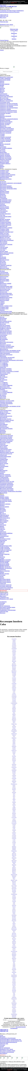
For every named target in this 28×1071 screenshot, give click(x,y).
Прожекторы (3, 425)
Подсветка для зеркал (5, 368)
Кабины (2, 166)
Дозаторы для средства (6, 287)
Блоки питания (4, 411)
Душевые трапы (4, 307)
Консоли (2, 91)
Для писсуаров (4, 247)
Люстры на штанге (5, 325)
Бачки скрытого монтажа (6, 252)
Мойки (2, 282)
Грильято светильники (6, 487)
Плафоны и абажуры (5, 328)
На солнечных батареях (6, 428)
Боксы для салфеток (5, 99)
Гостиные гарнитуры (5, 586)
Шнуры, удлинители (5, 476)
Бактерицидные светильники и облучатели (11, 360)
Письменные (3, 540)
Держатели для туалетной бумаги (9, 107)
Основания (3, 511)
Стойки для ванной (5, 138)
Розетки (2, 467)
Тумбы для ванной (5, 548)
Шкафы (2, 85)
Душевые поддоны (5, 173)
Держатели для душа (5, 238)
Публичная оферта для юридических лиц (11, 1040)
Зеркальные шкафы (5, 79)
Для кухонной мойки (5, 216)
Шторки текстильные (5, 158)
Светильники (3, 93)
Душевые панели (4, 230)
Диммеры (2, 471)
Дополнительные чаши (6, 286)
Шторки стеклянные (5, 156)
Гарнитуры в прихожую (6, 587)
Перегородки (3, 266)
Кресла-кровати (4, 516)
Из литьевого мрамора (6, 148)
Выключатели (3, 470)
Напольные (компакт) (6, 185)
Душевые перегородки (6, 176)
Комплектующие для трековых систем (10, 350)
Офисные (2, 375)
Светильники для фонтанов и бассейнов (10, 491)
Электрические (4, 272)
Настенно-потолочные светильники (9, 351)
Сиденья (2, 134)
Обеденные (3, 524)
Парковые (2, 430)
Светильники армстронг (6, 435)
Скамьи (2, 558)
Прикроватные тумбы (6, 545)
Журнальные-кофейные (6, 533)
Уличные (2, 423)
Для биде (2, 218)
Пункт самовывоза (5, 606)
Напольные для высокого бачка (8, 188)
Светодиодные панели (6, 358)
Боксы (1, 167)
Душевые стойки (4, 229)
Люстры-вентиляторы (6, 331)
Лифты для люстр (4, 329)
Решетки (2, 310)
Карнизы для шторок (5, 159)
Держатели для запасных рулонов (9, 105)
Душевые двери (4, 172)
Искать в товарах (4, 68)
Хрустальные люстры (6, 321)
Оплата (14, 10)
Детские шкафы (4, 562)
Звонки (2, 473)
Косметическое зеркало (6, 121)
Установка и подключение (7, 1052)
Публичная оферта (5, 608)
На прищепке (3, 379)
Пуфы (1, 555)
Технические (3, 462)
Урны (1, 142)
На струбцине (3, 377)
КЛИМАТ (11, 314)
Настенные (3, 343)
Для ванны (3, 212)
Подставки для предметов (7, 128)
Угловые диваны (4, 498)
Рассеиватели (3, 417)
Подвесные (3, 181)
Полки (2, 92)
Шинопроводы (4, 349)
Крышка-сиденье (4, 191)
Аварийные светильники (6, 484)
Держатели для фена (5, 109)
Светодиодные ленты (5, 410)
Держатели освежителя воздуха (8, 110)
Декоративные (4, 374)
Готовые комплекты (5, 213)
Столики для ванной (5, 139)
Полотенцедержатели (5, 131)
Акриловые (3, 146)
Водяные (2, 271)
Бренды (6, 40)
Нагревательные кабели (6, 294)
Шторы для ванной (5, 144)
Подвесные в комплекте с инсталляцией (10, 183)
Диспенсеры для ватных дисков (8, 112)
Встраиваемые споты (5, 388)
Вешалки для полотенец (6, 100)
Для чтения (3, 396)
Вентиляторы (3, 492)
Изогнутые (3, 398)
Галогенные (3, 458)
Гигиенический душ (5, 236)
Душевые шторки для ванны (7, 174)
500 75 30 (4, 16)
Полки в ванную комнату (7, 130)
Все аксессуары (4, 98)
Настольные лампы (5, 442)
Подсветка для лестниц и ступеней (9, 371)
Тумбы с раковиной (5, 78)
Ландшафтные (4, 424)
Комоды (2, 89)
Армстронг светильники (6, 485)
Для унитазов (3, 243)
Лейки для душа (4, 233)
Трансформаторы (4, 478)
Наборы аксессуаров (5, 127)
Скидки (2, 40)
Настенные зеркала (5, 579)
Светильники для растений (7, 357)
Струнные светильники (6, 347)
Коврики (2, 117)
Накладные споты (5, 386)
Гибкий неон (3, 414)
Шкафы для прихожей (6, 568)
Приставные (3, 184)
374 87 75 (4, 14)
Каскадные (3, 324)
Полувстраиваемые (5, 202)
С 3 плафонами (4, 365)
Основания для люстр (6, 333)
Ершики (2, 114)
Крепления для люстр (6, 332)
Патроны (2, 464)
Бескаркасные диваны (6, 501)
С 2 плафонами (4, 364)
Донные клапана (4, 206)
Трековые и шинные (5, 345)
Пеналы (2, 82)
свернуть (25, 2)
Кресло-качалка (4, 520)
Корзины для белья (5, 120)
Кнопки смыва (4, 251)
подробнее (19, 2)
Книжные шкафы (4, 564)
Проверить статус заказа (6, 1049)
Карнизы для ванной (5, 116)
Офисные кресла (4, 515)
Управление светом (5, 326)
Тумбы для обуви (4, 547)
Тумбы (2, 86)
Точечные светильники (6, 441)
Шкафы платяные (4, 561)
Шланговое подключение (7, 240)
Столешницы (3, 198)
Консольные (3, 534)
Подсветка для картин (6, 370)
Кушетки (2, 502)
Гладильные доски (5, 102)
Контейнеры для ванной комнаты (9, 119)
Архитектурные (4, 427)
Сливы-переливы (4, 160)
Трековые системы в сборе (7, 346)
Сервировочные (4, 536)
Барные (2, 526)
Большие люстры (4, 322)
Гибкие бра (3, 367)
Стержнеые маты (4, 296)
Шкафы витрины (4, 565)
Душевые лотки (4, 308)
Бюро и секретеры (5, 570)
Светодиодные (4, 445)
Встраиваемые (4, 339)
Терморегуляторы (4, 298)
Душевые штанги (4, 234)
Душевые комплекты (5, 225)
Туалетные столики (5, 538)
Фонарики (3, 432)
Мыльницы (3, 125)
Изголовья (3, 509)
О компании (3, 10)
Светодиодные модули (6, 416)
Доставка (9, 10)
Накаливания (3, 460)
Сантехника (3, 41)
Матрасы (2, 508)
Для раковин (3, 248)
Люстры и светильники (13, 41)
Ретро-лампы (3, 446)
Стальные (2, 149)
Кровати (2, 505)
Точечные (2, 340)
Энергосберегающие (5, 456)
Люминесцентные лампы (6, 490)
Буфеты (2, 572)
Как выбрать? (3, 1053)
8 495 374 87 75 (4, 6)
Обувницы (3, 569)
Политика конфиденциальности (8, 1042)
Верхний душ (3, 226)
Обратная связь (4, 611)
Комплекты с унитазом (6, 244)
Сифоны (2, 303)
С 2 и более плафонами (6, 392)
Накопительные (4, 276)
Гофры (2, 304)
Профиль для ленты (5, 413)
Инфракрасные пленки (6, 297)
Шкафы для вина (4, 573)
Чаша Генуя (3, 190)
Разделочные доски (5, 289)
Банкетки (2, 88)
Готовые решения (4, 84)
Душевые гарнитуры (5, 223)
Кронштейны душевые (6, 227)
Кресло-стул (3, 519)
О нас (1, 1035)
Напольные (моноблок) (6, 187)
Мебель (12, 43)
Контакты (16, 12)
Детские (2, 378)
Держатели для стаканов (6, 106)
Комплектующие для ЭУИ (7, 481)
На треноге (3, 395)
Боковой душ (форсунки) (6, 232)
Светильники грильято (6, 437)
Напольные (3, 205)
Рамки (1, 469)
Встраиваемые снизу (5, 201)
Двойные (2, 204)
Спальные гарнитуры (5, 584)
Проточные (3, 278)
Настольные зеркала (5, 582)
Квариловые (3, 152)
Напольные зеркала (5, 580)
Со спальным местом (5, 499)
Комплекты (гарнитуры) (6, 77)
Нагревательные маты (6, 293)
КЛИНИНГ (17, 314)
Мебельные (3, 356)
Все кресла (3, 513)
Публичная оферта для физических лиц (10, 1039)
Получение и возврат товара (7, 607)
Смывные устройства (5, 265)
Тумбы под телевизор (5, 550)
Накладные (3, 197)
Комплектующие (4, 95)
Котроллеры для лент (5, 418)
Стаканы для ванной (5, 137)
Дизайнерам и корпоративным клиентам (12, 11)
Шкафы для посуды (5, 566)
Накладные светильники (6, 342)
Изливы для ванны (5, 219)
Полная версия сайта (5, 1056)
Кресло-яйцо (3, 522)
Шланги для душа (4, 237)
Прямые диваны (4, 497)
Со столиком (3, 393)
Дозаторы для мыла (5, 113)
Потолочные (3, 318)
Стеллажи (2, 575)
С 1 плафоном (3, 363)
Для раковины (4, 211)
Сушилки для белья (5, 141)
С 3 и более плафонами (6, 385)
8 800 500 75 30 (12, 6)
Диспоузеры (3, 285)
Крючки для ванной (5, 123)
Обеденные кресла (5, 517)
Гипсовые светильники (6, 354)
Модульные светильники (6, 439)
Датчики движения (5, 474)
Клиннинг (7, 43)
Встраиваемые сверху (6, 199)
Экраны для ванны (5, 155)
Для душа (2, 215)
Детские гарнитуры (5, 589)
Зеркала (2, 81)
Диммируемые (4, 459)
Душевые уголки (4, 170)
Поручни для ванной (5, 132)
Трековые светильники (6, 402)
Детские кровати (4, 506)
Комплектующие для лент (7, 420)
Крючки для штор (4, 124)
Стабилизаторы (4, 477)
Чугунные (2, 151)
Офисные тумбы (4, 551)
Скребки (2, 135)
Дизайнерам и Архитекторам (7, 610)
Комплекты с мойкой (5, 283)
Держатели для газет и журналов (8, 103)
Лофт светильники (5, 353)
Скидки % (2, 1054)
